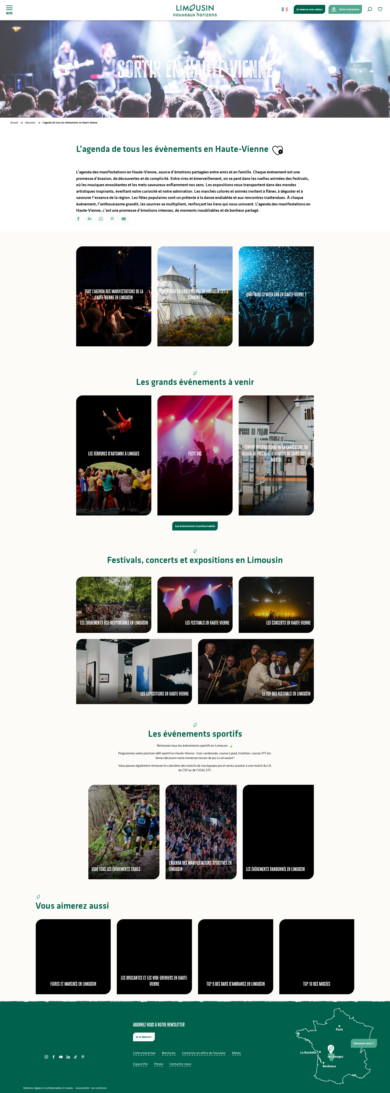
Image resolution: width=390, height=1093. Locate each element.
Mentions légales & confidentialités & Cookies (48, 1088)
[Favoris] (380, 9)
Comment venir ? (363, 1043)
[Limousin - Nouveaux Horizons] (195, 10)
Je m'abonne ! (144, 1037)
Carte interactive (144, 1053)
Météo (236, 1053)
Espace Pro (140, 1064)
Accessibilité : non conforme (91, 1088)
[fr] (285, 9)
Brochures (169, 1053)
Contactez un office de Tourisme (203, 1053)
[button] (369, 9)
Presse (158, 1064)
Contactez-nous (180, 1064)
